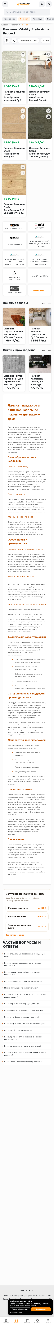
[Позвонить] (42, 4)
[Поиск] (7, 12)
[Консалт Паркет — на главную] (23, 4)
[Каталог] (5, 4)
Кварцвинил (9, 19)
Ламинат (24, 19)
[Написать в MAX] (49, 4)
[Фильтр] (14, 41)
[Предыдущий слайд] (43, 303)
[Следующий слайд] (49, 303)
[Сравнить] (22, 60)
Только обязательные (20, 1309)
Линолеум (38, 19)
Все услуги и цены (15, 935)
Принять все (41, 1309)
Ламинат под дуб (28, 40)
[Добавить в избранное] (22, 54)
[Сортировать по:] (7, 40)
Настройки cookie (16, 1312)
